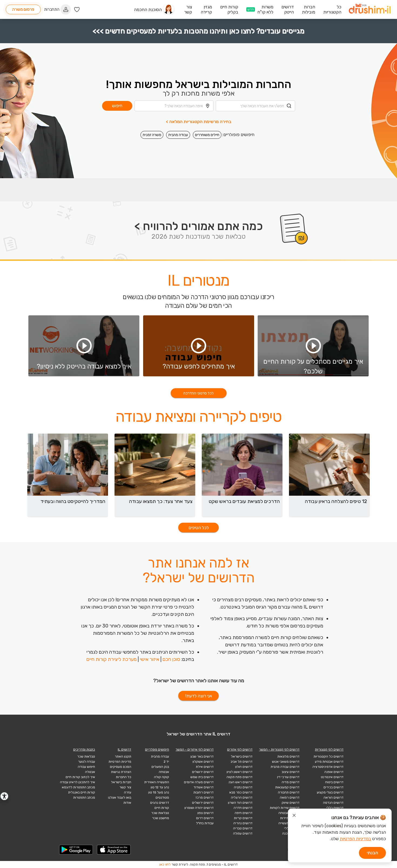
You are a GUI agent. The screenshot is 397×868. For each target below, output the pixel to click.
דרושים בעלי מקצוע (330, 792)
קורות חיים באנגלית (81, 792)
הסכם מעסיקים (120, 767)
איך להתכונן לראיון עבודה (77, 782)
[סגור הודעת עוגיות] (294, 816)
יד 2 (166, 762)
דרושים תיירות (290, 818)
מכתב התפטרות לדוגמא (78, 787)
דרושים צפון (205, 813)
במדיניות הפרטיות (355, 838)
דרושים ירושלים (203, 772)
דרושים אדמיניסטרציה (328, 767)
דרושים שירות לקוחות (285, 808)
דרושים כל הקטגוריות (329, 756)
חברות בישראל (121, 782)
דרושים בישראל (242, 756)
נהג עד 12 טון (160, 787)
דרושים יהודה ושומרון (199, 808)
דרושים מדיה (291, 782)
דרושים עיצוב (291, 772)
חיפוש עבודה (86, 767)
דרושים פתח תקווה (240, 777)
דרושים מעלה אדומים (199, 782)
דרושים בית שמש (202, 777)
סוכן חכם (171, 659)
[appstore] (114, 850)
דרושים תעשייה (289, 823)
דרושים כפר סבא (241, 792)
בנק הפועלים (160, 767)
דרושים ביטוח (334, 782)
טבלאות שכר (160, 813)
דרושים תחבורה (289, 792)
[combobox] (255, 106)
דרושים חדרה (243, 808)
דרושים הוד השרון (240, 803)
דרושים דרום (205, 818)
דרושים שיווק (291, 803)
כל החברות (123, 777)
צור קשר (125, 787)
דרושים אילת (205, 767)
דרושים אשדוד (204, 787)
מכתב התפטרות (84, 797)
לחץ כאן (165, 864)
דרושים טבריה (243, 828)
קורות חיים (161, 808)
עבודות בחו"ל (205, 823)
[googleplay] (76, 850)
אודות (127, 803)
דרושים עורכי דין (288, 777)
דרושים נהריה (243, 823)
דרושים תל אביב (242, 762)
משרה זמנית (152, 135)
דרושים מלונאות (288, 756)
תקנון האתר (123, 756)
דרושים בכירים (334, 787)
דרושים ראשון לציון (240, 772)
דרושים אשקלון (203, 762)
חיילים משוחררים (207, 135)
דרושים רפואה (290, 797)
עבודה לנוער (86, 762)
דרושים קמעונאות (287, 787)
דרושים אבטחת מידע (329, 762)
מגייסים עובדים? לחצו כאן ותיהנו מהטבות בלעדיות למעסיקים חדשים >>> (198, 31)
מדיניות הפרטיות (120, 762)
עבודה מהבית (178, 135)
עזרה (127, 792)
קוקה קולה (161, 777)
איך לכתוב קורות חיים (80, 777)
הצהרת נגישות (121, 772)
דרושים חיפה (244, 813)
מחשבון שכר (160, 818)
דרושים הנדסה (333, 803)
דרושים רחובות (203, 792)
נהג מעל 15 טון (158, 792)
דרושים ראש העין (241, 782)
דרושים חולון (244, 767)
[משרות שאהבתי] (77, 9)
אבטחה (164, 772)
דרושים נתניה (243, 787)
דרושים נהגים (159, 803)
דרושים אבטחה (289, 813)
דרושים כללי (335, 808)
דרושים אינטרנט (332, 777)
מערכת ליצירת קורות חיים (111, 659)
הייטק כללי (292, 828)
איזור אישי (149, 659)
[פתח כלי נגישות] (4, 796)
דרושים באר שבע (202, 756)
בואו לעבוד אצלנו (119, 797)
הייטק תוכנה (291, 833)
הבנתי (372, 852)
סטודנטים (162, 797)
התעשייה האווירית (156, 782)
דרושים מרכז (205, 797)
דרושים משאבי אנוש (286, 762)
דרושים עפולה (243, 833)
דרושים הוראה (334, 797)
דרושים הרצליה (242, 797)
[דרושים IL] (369, 9)
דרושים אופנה (334, 772)
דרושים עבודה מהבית (285, 767)
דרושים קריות (243, 818)
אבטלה (90, 772)
